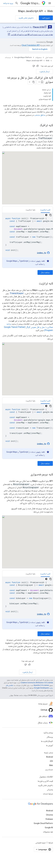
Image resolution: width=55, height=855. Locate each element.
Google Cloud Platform (43, 823)
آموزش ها (49, 745)
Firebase (49, 819)
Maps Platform (36, 3)
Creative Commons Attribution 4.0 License (37, 683)
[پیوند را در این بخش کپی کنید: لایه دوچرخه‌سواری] (27, 474)
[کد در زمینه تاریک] (46, 215)
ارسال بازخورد (44, 71)
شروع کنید (46, 18)
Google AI (49, 827)
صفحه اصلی (49, 57)
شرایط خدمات (48, 794)
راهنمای (38, 261)
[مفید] (38, 66)
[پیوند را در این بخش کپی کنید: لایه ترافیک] (37, 125)
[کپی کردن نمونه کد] (50, 215)
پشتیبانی (50, 789)
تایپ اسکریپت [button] (45, 210)
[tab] (45, 210)
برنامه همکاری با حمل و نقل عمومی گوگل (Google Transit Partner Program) (28, 327)
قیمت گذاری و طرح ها (45, 781)
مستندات (8, 57)
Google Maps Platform (23, 57)
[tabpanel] (27, 240)
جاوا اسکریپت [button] (30, 210)
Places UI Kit (38, 27)
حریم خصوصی (40, 843)
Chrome (49, 815)
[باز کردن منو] (49, 3)
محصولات (38, 57)
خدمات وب (49, 769)
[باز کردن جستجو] (16, 3)
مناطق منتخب (39, 115)
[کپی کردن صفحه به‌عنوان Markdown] (33, 82)
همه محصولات (48, 832)
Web (50, 11)
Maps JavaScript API (30, 11)
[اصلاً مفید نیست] (34, 66)
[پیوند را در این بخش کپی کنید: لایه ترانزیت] (36, 283)
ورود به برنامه (8, 3)
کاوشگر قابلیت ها (47, 741)
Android (49, 757)
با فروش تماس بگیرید (26, 18)
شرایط (50, 843)
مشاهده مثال (45, 272)
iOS (51, 761)
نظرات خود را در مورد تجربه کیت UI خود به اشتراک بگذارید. (32, 35)
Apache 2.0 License (41, 685)
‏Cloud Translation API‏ (31, 45)
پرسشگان (50, 737)
